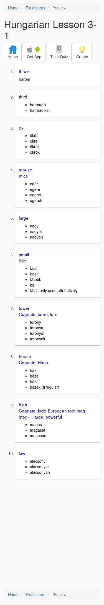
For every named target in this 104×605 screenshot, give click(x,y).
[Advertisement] (52, 535)
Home (13, 8)
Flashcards (35, 8)
